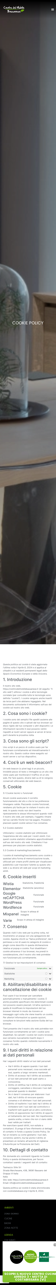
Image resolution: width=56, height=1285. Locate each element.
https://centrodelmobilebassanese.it (20, 689)
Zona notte (11, 1227)
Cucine (8, 1218)
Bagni (7, 1223)
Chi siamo (9, 1240)
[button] (52, 9)
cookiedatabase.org (17, 1191)
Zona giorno (11, 1213)
